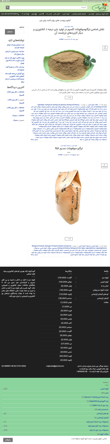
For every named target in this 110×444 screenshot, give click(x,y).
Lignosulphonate (101, 248)
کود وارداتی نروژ (40, 124)
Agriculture (40, 105)
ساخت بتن (38, 116)
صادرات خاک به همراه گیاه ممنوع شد (15, 68)
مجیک (14, 115)
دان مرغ (71, 116)
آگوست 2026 (67, 277)
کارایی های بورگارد (49, 120)
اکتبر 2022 (68, 323)
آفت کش (93, 107)
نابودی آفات (35, 131)
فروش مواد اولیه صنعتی (91, 120)
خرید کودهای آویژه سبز (80, 113)
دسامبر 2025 (67, 298)
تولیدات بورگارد (86, 111)
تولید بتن (50, 109)
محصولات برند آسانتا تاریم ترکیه (97, 421)
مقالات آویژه (104, 434)
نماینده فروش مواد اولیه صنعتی (75, 137)
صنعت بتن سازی (44, 118)
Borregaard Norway (73, 105)
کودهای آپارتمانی (102, 413)
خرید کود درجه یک (55, 111)
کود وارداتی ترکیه (49, 124)
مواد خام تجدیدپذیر (58, 131)
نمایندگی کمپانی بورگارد (69, 133)
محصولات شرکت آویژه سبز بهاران (46, 253)
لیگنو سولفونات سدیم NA (68, 148)
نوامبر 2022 (67, 319)
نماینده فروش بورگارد (78, 135)
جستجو (22, 27)
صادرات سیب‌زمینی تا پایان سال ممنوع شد (14, 53)
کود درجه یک (45, 122)
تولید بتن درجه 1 (42, 109)
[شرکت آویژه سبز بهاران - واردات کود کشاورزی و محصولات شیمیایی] (99, 7)
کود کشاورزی (37, 122)
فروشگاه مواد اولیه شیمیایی (77, 120)
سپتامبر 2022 (67, 327)
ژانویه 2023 (67, 315)
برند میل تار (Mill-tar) (100, 405)
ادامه (69, 98)
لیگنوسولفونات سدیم (88, 129)
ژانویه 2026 (67, 294)
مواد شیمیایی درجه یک (45, 131)
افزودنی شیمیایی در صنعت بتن (81, 107)
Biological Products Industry (54, 246)
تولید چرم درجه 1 (96, 111)
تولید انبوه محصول (58, 109)
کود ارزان (91, 122)
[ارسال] (7, 7)
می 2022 (68, 343)
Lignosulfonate (90, 248)
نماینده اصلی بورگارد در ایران (54, 133)
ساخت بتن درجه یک (94, 118)
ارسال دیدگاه (34, 140)
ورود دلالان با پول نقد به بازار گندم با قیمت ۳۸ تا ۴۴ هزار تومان (14, 61)
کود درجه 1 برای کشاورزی (57, 122)
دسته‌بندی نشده (102, 409)
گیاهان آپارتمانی (102, 298)
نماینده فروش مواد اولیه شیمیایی (93, 137)
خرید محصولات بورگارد (87, 116)
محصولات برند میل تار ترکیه (98, 430)
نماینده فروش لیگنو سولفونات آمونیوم (62, 135)
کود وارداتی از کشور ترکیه (62, 124)
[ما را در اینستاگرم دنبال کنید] (8, 1)
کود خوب (74, 122)
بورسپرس (54, 248)
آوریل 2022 (67, 347)
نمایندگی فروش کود (101, 133)
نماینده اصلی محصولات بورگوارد (94, 135)
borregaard (48, 105)
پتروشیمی (90, 250)
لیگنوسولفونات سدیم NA (74, 129)
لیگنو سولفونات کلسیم (54, 126)
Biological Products (38, 246)
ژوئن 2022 (68, 339)
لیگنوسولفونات (43, 126)
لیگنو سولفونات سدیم (67, 126)
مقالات (106, 302)
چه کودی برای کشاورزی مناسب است (72, 111)
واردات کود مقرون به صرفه (87, 140)
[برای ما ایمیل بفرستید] (6, 1)
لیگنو (33, 124)
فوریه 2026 (67, 290)
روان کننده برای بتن (47, 116)
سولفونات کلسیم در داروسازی (79, 118)
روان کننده (66, 116)
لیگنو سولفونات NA (92, 126)
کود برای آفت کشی (83, 122)
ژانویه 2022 (67, 360)
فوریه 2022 (67, 356)
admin (61, 39)
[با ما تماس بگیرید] (4, 1)
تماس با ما (49, 14)
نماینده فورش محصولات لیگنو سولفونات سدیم (53, 137)
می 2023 (68, 306)
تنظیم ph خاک (93, 109)
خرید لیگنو (70, 113)
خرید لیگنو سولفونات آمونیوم (59, 113)
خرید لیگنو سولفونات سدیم (42, 113)
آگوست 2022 (67, 331)
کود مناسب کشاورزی (82, 124)
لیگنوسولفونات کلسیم (61, 129)
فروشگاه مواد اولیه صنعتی (61, 120)
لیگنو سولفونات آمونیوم (79, 126)
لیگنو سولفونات (102, 126)
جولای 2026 (67, 282)
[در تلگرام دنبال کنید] (2, 1)
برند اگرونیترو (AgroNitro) (98, 401)
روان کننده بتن (58, 116)
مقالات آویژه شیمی (68, 27)
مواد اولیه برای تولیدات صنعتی (98, 131)
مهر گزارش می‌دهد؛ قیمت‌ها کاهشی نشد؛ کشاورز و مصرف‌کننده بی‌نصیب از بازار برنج (14, 77)
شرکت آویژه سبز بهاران (102, 14)
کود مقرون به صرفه (93, 124)
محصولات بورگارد (37, 129)
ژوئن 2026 (68, 286)
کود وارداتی (72, 124)
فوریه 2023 (67, 310)
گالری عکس (56, 14)
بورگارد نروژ (58, 107)
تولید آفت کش (68, 109)
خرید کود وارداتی (92, 113)
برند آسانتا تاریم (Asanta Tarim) (96, 397)
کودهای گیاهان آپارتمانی (79, 14)
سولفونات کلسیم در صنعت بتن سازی (60, 118)
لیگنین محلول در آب (48, 129)
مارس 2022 (67, 352)
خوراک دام (78, 116)
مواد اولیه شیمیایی (84, 131)
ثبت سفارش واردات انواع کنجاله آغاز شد (15, 46)
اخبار (106, 393)
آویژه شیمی (66, 14)
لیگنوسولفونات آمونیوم (100, 129)
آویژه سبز (91, 14)
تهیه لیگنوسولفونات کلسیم (80, 109)
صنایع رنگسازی (59, 250)
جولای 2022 (67, 335)
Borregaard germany (59, 105)
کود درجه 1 (68, 122)
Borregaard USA (101, 107)
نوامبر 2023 (67, 302)
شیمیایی (66, 250)
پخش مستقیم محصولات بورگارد (46, 107)
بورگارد (64, 107)
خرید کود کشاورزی (44, 111)
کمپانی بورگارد (99, 122)
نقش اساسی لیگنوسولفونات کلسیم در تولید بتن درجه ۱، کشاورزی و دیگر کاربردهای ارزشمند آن (68, 31)
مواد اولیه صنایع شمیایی (71, 131)
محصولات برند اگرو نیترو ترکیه (98, 426)
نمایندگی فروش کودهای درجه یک (85, 133)
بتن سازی (69, 107)
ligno (83, 248)
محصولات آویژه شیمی (65, 146)
